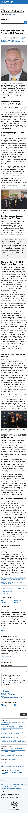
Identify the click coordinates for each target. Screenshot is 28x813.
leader (13, 582)
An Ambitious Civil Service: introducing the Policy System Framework (8, 591)
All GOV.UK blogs (6, 784)
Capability (13, 38)
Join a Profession (5, 691)
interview (9, 582)
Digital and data (20, 38)
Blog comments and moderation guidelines (11, 697)
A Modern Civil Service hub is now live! (20, 590)
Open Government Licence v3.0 (10, 796)
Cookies (18, 788)
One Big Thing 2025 (6, 693)
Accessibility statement (8, 788)
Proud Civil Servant (6, 43)
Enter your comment (7, 665)
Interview (20, 40)
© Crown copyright (14, 809)
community (15, 580)
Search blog (5, 19)
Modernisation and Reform (7, 41)
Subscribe (3, 696)
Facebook (18, 600)
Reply (3, 630)
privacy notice (7, 680)
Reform (13, 583)
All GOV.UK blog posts (19, 784)
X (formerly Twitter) (7, 600)
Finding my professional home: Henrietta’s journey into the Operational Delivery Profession (13, 761)
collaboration (8, 580)
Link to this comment (6, 627)
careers (14, 579)
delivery (20, 580)
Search (3, 711)
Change (18, 579)
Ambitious (7, 38)
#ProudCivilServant (9, 578)
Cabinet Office (12, 14)
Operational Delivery (20, 41)
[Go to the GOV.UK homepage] (7, 2)
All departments (12, 786)
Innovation (14, 40)
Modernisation (19, 582)
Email (17, 602)
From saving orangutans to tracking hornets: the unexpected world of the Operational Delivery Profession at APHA (13, 728)
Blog (2, 9)
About (2, 690)
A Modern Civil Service (12, 11)
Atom (17, 705)
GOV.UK (3, 786)
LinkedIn (5, 602)
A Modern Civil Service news (8, 694)
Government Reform (6, 37)
